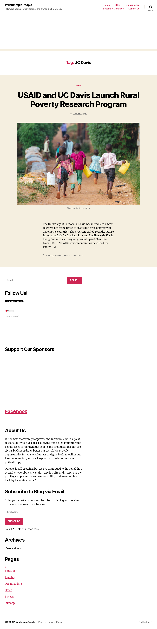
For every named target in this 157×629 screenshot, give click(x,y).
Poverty (49, 255)
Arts (7, 567)
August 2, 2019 (80, 114)
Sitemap (10, 603)
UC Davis (73, 255)
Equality (10, 577)
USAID (80, 255)
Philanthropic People (18, 4)
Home (107, 5)
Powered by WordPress (50, 622)
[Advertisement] (78, 32)
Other (8, 590)
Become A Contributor (114, 8)
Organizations (132, 5)
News (78, 85)
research (59, 255)
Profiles (116, 5)
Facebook (16, 411)
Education (11, 571)
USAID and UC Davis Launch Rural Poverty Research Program (78, 99)
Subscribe (14, 521)
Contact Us (133, 8)
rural (66, 255)
